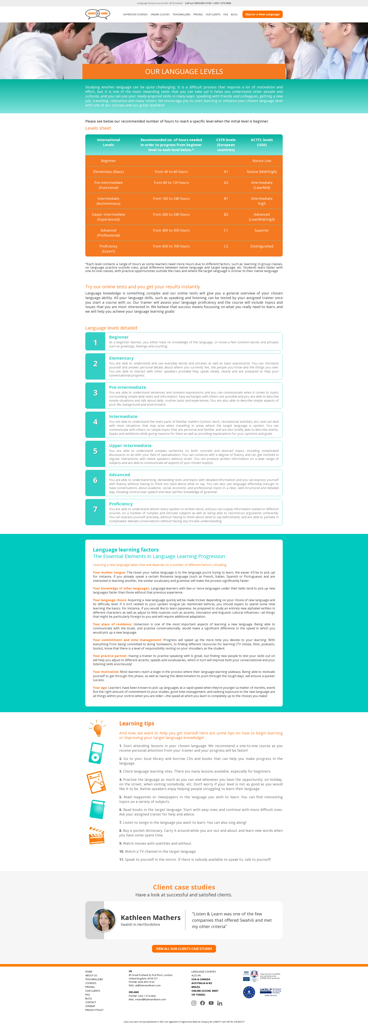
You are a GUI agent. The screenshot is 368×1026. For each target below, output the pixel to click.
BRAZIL (195, 987)
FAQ (225, 14)
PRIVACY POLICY (94, 1010)
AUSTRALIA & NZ (201, 983)
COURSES (90, 983)
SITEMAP (90, 1006)
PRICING (198, 14)
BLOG (234, 14)
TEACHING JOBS (182, 14)
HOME (88, 971)
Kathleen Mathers (151, 917)
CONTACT (90, 1002)
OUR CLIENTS (213, 14)
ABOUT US (91, 975)
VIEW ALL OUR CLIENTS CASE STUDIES (184, 949)
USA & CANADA (200, 979)
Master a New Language (263, 14)
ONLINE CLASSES (160, 14)
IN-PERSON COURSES (135, 14)
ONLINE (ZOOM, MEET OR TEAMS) (205, 992)
